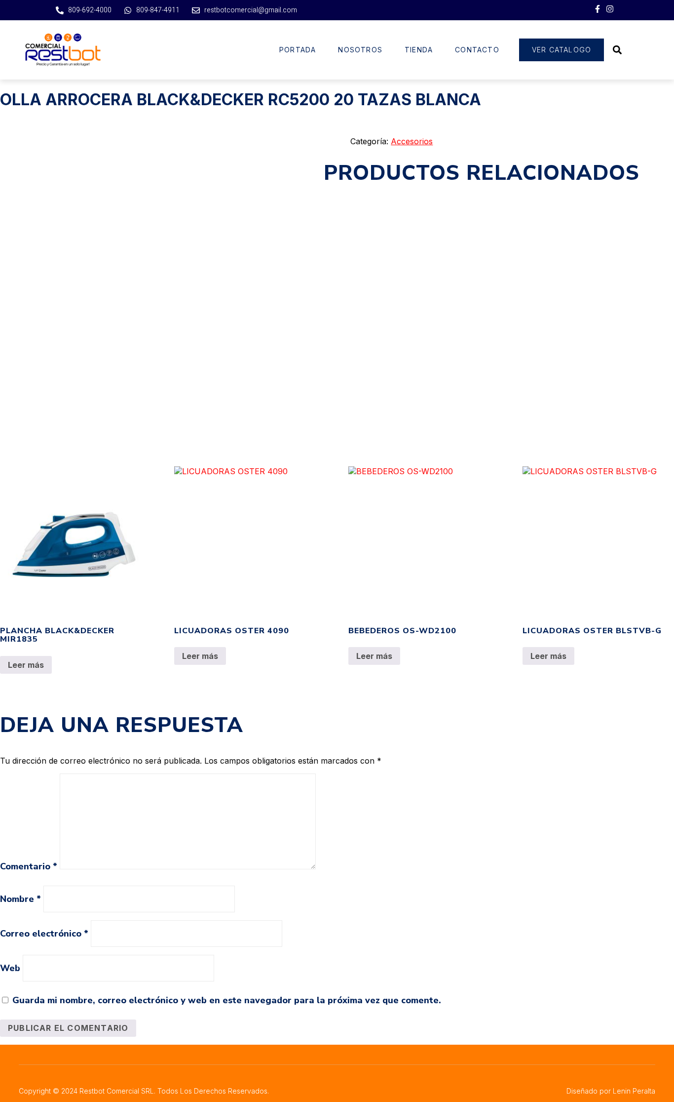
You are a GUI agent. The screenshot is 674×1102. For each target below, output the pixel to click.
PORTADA (297, 49)
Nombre (20, 899)
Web (10, 968)
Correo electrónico (44, 933)
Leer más (26, 665)
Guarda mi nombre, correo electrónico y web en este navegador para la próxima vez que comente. (226, 1000)
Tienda (419, 49)
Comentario (28, 866)
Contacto (477, 49)
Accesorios (412, 141)
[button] (617, 49)
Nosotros (360, 49)
